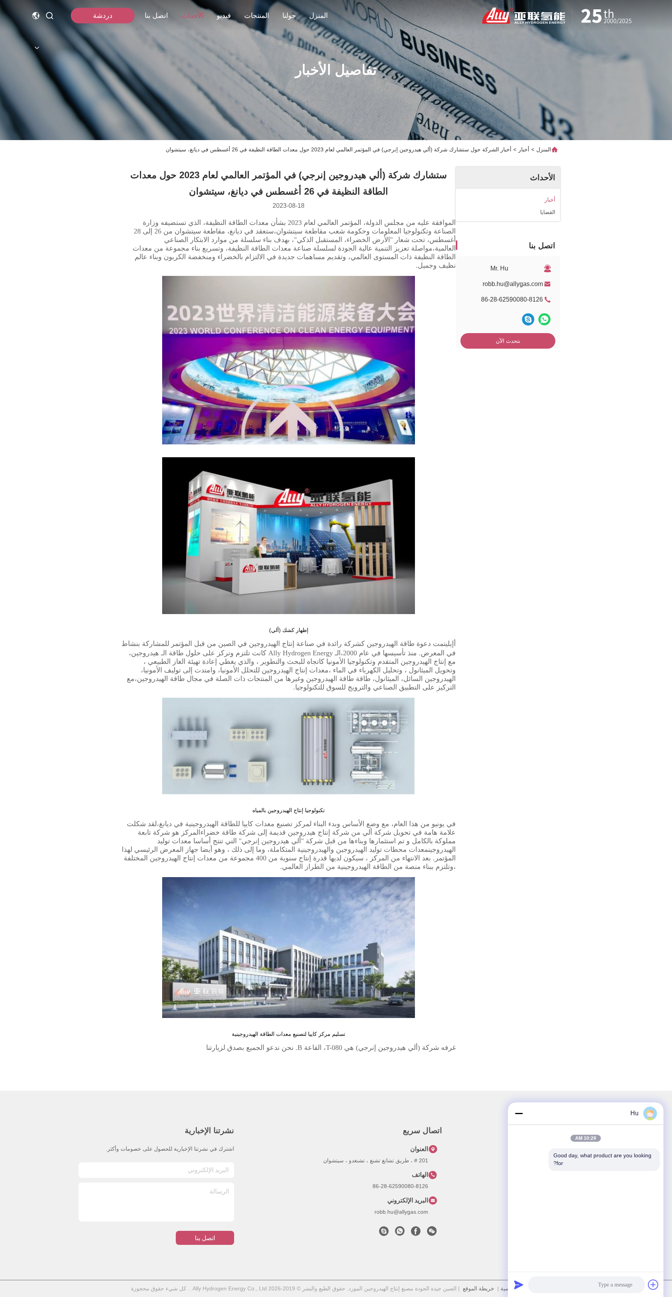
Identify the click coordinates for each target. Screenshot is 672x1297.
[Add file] (653, 1284)
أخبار (523, 149)
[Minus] (518, 1113)
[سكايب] (528, 319)
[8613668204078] (399, 1233)
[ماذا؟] (544, 319)
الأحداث (192, 15)
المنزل (318, 15)
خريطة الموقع (478, 1288)
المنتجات (256, 15)
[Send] (519, 1284)
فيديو (224, 15)
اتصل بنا (156, 15)
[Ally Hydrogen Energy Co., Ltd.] (560, 15)
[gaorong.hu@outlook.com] (383, 1233)
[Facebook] (415, 1233)
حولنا (289, 15)
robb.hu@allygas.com (513, 284)
